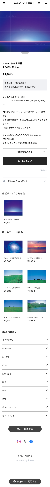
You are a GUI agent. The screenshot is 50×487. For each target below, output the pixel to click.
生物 (4, 399)
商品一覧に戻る (25, 429)
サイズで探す (8, 340)
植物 (4, 390)
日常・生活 (7, 374)
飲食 (4, 382)
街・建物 (5, 357)
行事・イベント (8, 416)
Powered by (22, 460)
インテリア (6, 365)
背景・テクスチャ (9, 407)
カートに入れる (25, 161)
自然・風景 (7, 348)
